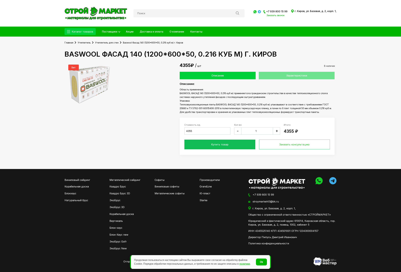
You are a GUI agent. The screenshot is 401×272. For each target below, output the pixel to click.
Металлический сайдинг (124, 179)
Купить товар (219, 144)
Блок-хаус (115, 227)
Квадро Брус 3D (119, 193)
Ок (261, 262)
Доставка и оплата (151, 31)
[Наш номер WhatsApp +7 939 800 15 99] (255, 11)
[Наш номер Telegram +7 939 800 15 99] (259, 11)
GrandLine (206, 186)
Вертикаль (116, 220)
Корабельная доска (77, 186)
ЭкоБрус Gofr (118, 241)
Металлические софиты (170, 193)
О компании (176, 31)
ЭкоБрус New (118, 248)
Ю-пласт (205, 193)
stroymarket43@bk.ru (265, 201)
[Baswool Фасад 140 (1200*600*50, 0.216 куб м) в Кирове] (96, 13)
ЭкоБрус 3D (117, 207)
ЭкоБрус (114, 200)
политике (244, 263)
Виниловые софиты (167, 186)
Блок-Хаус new (118, 234)
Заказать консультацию (294, 144)
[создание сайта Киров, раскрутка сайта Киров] (324, 261)
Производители (210, 179)
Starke (203, 200)
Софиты (159, 179)
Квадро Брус (117, 186)
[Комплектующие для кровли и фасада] (277, 183)
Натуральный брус (76, 200)
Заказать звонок (275, 15)
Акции (129, 31)
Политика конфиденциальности (268, 243)
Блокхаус (70, 193)
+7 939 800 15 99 (276, 11)
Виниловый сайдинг (77, 179)
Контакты (196, 31)
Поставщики (109, 31)
